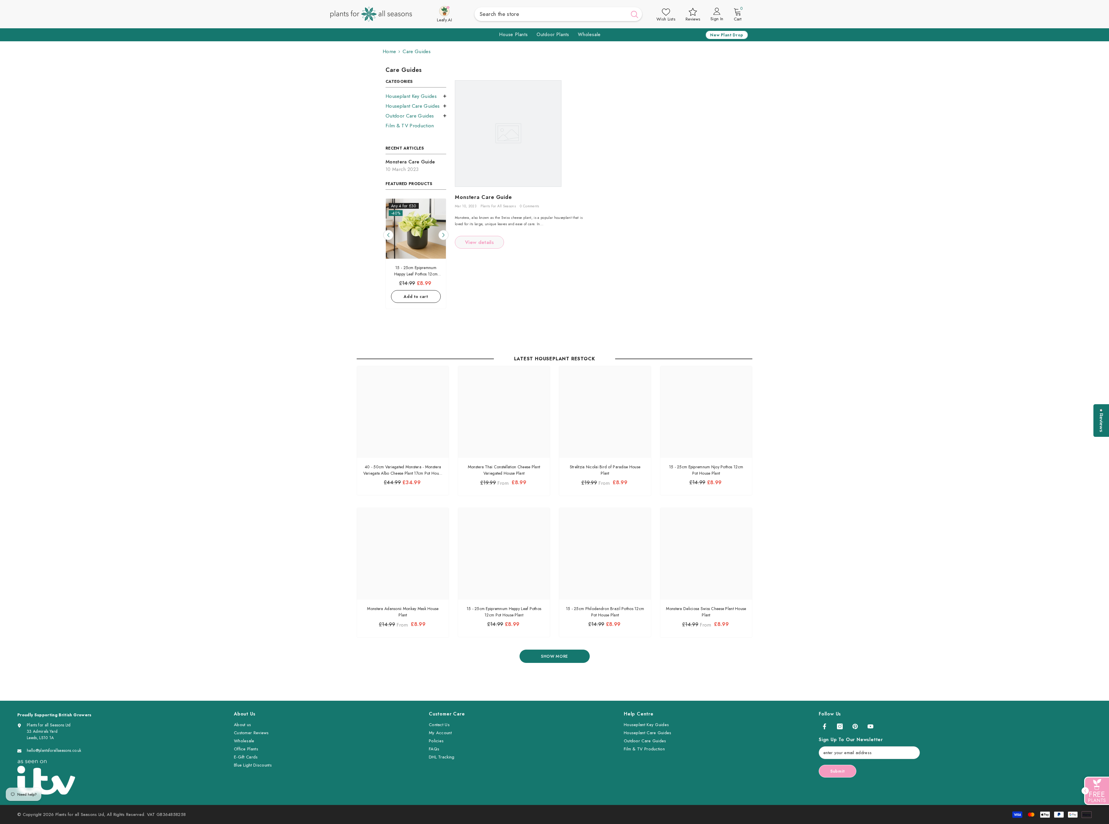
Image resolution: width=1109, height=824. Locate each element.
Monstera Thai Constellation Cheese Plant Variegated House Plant (504, 470)
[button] (388, 235)
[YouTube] (870, 726)
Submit (837, 771)
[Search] (558, 14)
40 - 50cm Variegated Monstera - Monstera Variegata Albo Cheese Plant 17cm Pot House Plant (403, 470)
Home (389, 51)
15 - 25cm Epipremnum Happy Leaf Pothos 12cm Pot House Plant (504, 612)
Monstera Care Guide (483, 197)
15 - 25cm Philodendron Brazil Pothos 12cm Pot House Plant (605, 612)
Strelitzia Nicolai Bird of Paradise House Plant (605, 470)
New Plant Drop (726, 35)
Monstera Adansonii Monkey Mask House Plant (402, 612)
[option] (416, 255)
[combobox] (551, 14)
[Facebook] (824, 726)
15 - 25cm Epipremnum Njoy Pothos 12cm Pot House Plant (706, 470)
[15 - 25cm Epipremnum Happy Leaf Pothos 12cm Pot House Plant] (416, 229)
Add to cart (416, 296)
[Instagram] (840, 726)
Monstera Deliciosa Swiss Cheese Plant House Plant (706, 612)
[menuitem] (416, 96)
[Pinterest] (855, 726)
